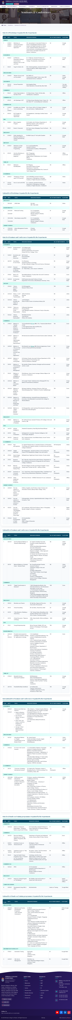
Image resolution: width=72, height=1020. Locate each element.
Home (4, 25)
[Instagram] (69, 1012)
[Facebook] (61, 1012)
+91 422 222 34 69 (63, 995)
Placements (27, 995)
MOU (42, 995)
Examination (28, 985)
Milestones (27, 983)
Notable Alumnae (29, 992)
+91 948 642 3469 (63, 999)
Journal (42, 992)
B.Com (32, 323)
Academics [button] (10, 25)
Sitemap (43, 1017)
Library (26, 988)
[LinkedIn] (65, 1012)
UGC (42, 985)
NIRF (42, 983)
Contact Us (27, 997)
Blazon (69, 1017)
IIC (41, 988)
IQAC (42, 980)
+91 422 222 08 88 (63, 996)
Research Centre (45, 990)
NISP (42, 997)
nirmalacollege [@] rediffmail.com (63, 991)
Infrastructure (28, 990)
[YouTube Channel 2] (57, 1012)
